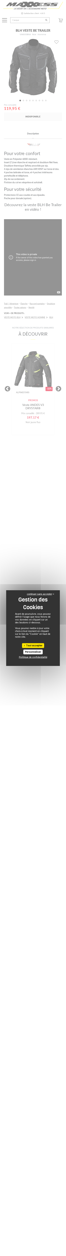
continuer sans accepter (39, 594)
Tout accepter (34, 645)
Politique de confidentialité (33, 657)
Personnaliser (33, 652)
